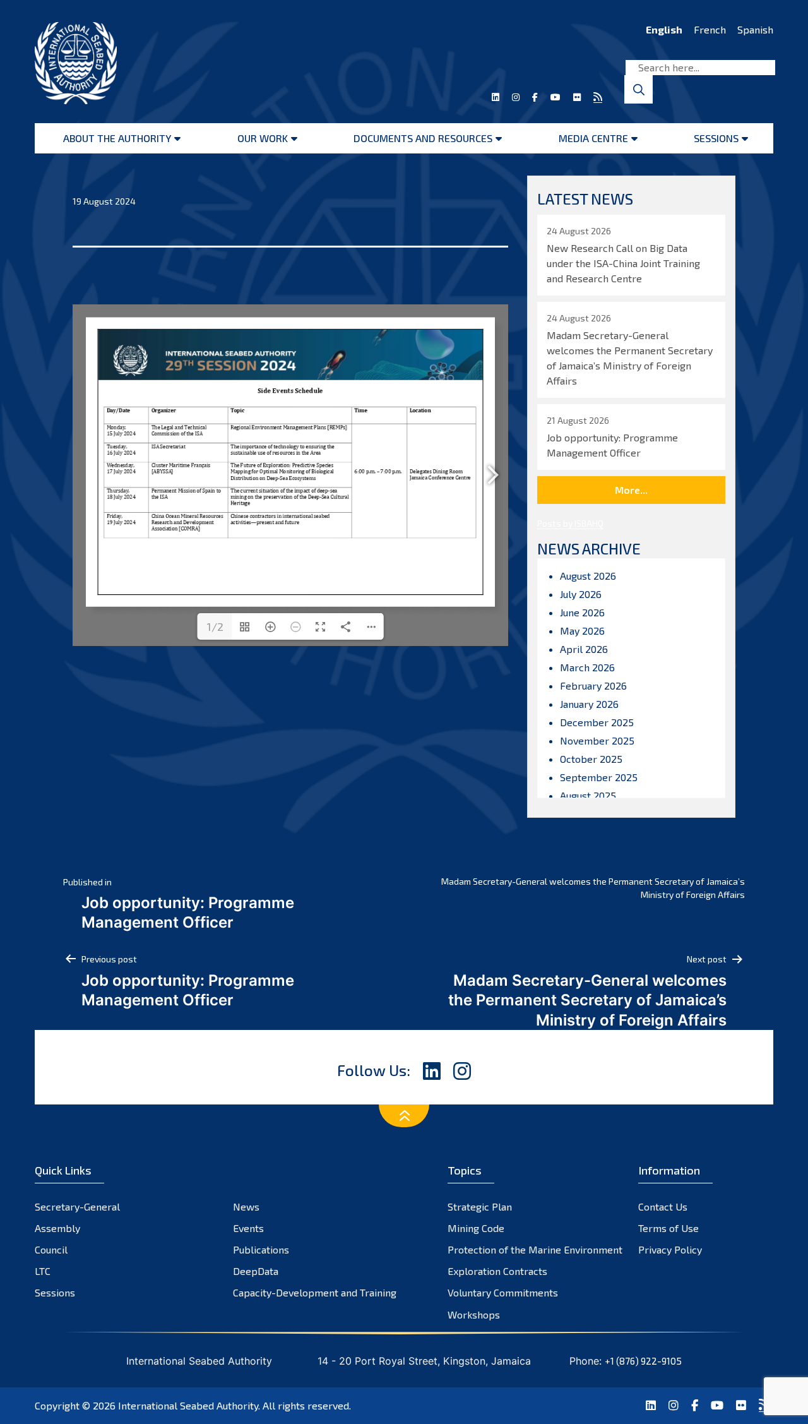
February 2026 (593, 685)
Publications (261, 1249)
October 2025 (591, 759)
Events (248, 1228)
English (664, 29)
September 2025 (599, 777)
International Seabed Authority (188, 1405)
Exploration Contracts (497, 1271)
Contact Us (662, 1206)
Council (51, 1249)
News (246, 1206)
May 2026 (582, 631)
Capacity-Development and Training (314, 1292)
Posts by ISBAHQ (570, 523)
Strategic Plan (480, 1206)
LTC (42, 1271)
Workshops (474, 1314)
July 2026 (581, 594)
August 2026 (588, 576)
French (710, 29)
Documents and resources (423, 138)
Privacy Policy (670, 1249)
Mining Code (476, 1228)
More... (631, 490)
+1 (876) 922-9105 (643, 1361)
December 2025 (597, 722)
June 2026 (582, 612)
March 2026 (587, 667)
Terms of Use (668, 1228)
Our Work (262, 138)
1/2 (214, 626)
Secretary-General (77, 1206)
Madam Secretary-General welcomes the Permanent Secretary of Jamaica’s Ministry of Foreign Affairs (593, 888)
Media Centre (593, 138)
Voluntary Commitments (503, 1292)
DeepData (255, 1271)
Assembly (57, 1228)
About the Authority (117, 138)
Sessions (716, 138)
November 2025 (597, 740)
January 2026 (589, 704)
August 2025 (588, 795)
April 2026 (584, 649)
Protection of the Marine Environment (535, 1249)
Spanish (755, 29)
